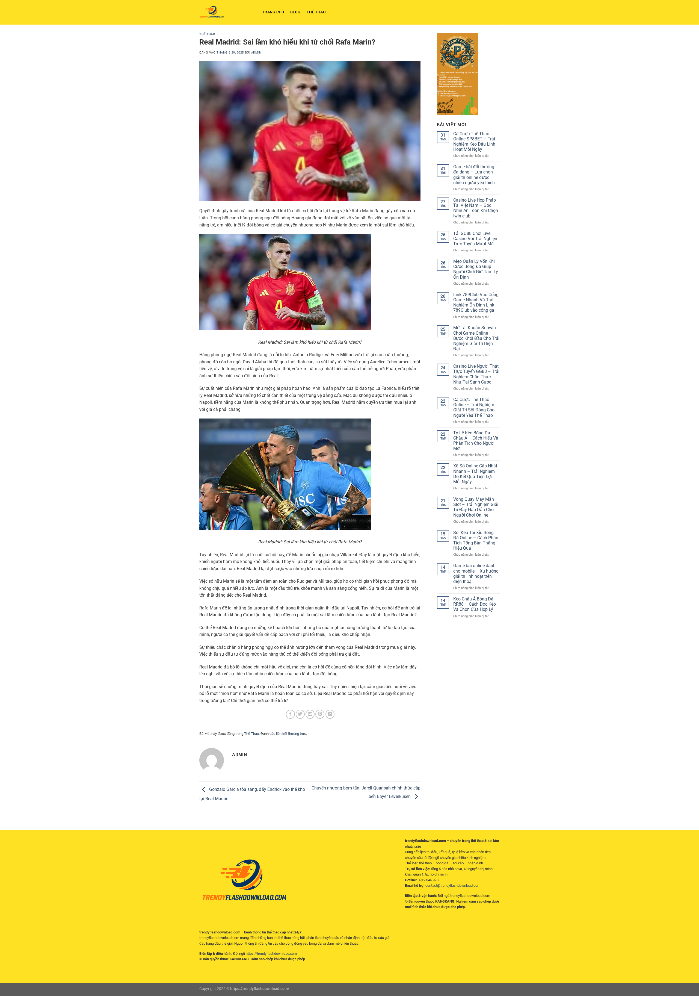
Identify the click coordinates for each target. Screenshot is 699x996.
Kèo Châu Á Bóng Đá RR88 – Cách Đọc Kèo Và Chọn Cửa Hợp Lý (474, 604)
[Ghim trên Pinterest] (319, 714)
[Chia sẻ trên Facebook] (290, 714)
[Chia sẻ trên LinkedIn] (329, 714)
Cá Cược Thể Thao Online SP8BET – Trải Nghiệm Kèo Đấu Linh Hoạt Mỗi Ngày (474, 141)
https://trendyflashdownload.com (271, 953)
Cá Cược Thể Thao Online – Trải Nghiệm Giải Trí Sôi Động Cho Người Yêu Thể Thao (473, 407)
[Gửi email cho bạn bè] (310, 714)
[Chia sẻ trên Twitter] (300, 714)
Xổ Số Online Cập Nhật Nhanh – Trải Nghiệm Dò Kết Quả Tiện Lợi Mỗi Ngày (475, 473)
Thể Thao (316, 12)
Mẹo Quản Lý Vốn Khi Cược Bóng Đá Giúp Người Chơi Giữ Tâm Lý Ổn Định (475, 269)
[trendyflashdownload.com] (226, 12)
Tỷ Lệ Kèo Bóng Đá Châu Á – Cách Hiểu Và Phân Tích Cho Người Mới (475, 440)
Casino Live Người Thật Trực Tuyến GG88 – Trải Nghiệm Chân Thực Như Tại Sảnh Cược (476, 374)
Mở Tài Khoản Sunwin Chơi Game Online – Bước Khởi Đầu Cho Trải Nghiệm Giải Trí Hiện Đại (476, 338)
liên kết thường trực (291, 734)
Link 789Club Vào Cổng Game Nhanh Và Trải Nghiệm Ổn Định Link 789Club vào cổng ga (476, 302)
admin (256, 52)
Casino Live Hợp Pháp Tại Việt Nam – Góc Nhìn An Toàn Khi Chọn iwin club (475, 208)
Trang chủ (273, 12)
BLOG (295, 12)
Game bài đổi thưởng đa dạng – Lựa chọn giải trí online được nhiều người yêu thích (474, 174)
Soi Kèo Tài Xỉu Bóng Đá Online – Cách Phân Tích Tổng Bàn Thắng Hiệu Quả (475, 540)
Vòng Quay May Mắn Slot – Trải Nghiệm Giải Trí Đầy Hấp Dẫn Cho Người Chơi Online (475, 507)
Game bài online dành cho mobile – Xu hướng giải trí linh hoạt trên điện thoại (476, 573)
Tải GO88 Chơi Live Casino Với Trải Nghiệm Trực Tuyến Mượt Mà (476, 238)
